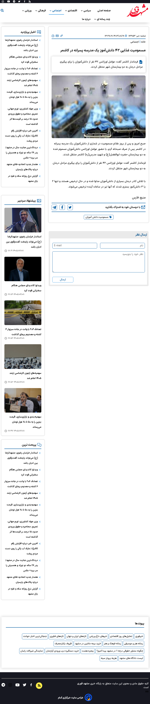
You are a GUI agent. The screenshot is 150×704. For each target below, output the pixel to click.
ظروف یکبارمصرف (63, 644)
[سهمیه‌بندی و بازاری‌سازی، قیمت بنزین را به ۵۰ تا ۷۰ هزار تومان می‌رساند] (22, 400)
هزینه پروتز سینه (109, 658)
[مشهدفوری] (137, 10)
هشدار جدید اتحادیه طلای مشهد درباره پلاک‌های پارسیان (22, 167)
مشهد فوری (83, 684)
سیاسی (87, 11)
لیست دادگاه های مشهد (131, 658)
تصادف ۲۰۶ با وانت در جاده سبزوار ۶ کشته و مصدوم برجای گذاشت (21, 71)
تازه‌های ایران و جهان (76, 636)
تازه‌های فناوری (57, 636)
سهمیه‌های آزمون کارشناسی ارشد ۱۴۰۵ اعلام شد (22, 83)
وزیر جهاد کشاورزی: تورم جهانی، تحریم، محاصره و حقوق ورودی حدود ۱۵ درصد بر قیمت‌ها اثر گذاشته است (22, 116)
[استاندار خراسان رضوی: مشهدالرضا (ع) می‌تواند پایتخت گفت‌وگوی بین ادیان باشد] (22, 220)
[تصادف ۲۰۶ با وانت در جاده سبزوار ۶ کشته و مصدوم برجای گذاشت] (22, 312)
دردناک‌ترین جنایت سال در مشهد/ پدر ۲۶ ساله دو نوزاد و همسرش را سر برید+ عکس (21, 153)
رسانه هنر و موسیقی (133, 644)
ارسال (63, 280)
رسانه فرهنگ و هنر (112, 644)
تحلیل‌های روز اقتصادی (121, 636)
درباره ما (86, 19)
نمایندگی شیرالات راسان (31, 651)
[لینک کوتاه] (61, 36)
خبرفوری (139, 636)
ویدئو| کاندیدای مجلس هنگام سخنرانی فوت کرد (23, 59)
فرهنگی (42, 11)
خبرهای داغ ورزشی (98, 636)
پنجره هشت (88, 651)
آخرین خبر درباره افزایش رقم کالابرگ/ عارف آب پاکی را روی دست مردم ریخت (21, 136)
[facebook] (62, 207)
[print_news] (53, 36)
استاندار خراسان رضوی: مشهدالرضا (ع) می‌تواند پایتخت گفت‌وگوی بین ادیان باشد (21, 45)
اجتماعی (57, 11)
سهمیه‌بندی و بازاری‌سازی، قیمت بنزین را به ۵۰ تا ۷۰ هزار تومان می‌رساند (22, 97)
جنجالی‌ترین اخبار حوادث (35, 636)
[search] (2, 11)
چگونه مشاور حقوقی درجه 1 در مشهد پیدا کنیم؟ (120, 651)
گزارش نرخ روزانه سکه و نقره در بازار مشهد (23, 178)
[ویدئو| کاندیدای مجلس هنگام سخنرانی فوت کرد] (22, 269)
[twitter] (70, 207)
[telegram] (54, 207)
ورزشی (28, 11)
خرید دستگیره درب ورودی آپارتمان (62, 651)
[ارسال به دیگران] (57, 36)
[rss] (30, 2)
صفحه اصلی (104, 11)
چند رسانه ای (104, 19)
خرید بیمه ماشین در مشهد (88, 644)
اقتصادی (73, 11)
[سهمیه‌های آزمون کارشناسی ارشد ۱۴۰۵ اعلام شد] (22, 356)
